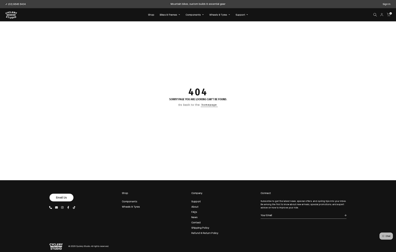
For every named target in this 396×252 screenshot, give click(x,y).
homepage (209, 104)
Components (129, 201)
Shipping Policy (200, 227)
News (194, 217)
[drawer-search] (375, 15)
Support (196, 201)
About (195, 206)
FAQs (194, 212)
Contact (196, 222)
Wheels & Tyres (131, 206)
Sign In (386, 4)
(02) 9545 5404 (17, 4)
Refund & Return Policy (205, 233)
